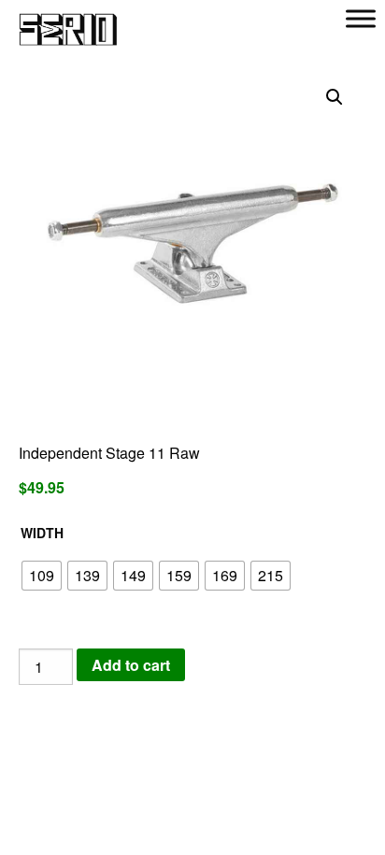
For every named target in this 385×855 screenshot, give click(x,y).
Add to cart (131, 665)
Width (42, 532)
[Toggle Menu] (361, 18)
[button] (334, 97)
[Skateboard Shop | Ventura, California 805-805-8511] (68, 21)
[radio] (41, 576)
